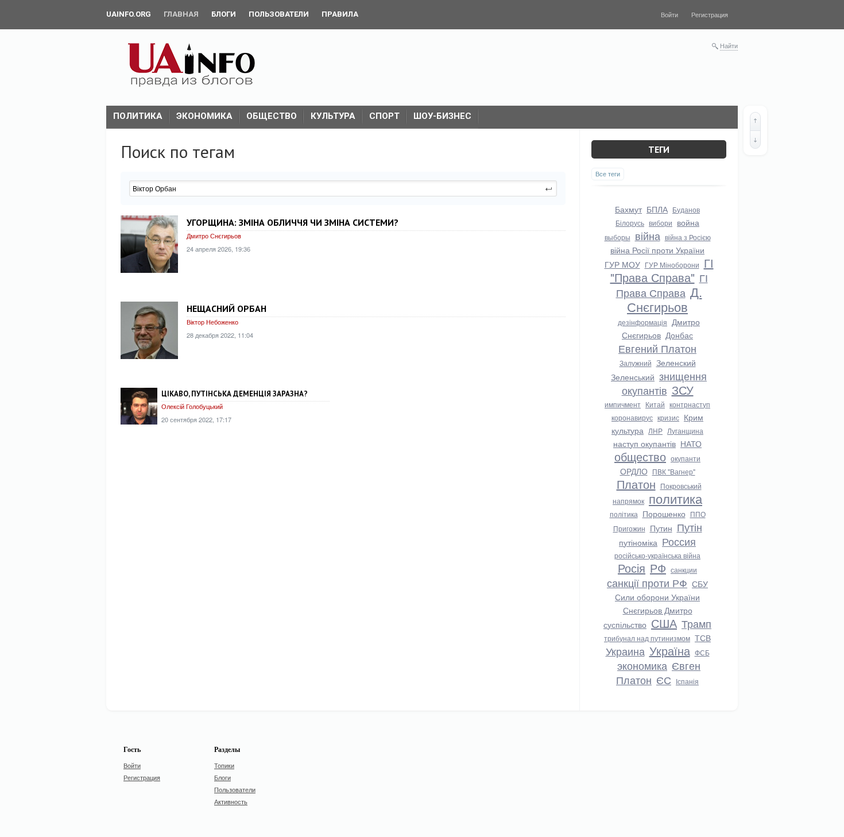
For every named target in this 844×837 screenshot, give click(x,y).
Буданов (686, 209)
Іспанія (687, 681)
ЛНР (655, 430)
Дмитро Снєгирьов (214, 235)
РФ (658, 568)
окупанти (685, 458)
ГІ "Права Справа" (662, 270)
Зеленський (633, 377)
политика (675, 498)
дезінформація (642, 322)
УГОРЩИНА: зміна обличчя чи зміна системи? (292, 222)
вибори (660, 222)
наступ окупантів (644, 443)
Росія (631, 568)
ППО (698, 514)
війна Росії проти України (657, 250)
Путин (661, 528)
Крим (693, 417)
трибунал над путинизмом (647, 638)
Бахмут (628, 209)
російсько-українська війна (657, 555)
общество (640, 456)
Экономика (204, 116)
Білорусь (629, 222)
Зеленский (676, 362)
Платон (636, 484)
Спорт (384, 116)
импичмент (623, 404)
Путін (689, 526)
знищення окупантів (664, 383)
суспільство (624, 624)
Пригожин (629, 528)
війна (647, 235)
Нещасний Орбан (226, 308)
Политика (137, 116)
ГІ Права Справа (662, 285)
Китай (655, 404)
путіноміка (638, 542)
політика (624, 514)
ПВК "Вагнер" (673, 471)
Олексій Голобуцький (192, 406)
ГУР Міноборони (672, 264)
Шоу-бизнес (442, 116)
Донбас (679, 335)
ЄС (663, 679)
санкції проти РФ (647, 582)
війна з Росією (688, 237)
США (664, 623)
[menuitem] (128, 14)
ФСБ (702, 652)
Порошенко (664, 513)
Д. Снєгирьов (664, 299)
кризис (668, 417)
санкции (684, 569)
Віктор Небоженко (212, 321)
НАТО (691, 443)
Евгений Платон (657, 348)
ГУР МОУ (622, 264)
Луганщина (685, 430)
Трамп (696, 623)
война (688, 222)
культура (627, 430)
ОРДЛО (634, 471)
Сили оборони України (657, 597)
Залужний (636, 363)
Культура (333, 116)
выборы (617, 237)
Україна (669, 650)
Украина (625, 650)
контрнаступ (689, 404)
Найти (729, 45)
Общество (271, 116)
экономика (642, 665)
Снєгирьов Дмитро (657, 610)
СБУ (700, 583)
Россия (679, 541)
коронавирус (632, 417)
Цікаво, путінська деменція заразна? (234, 394)
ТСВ (703, 637)
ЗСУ (683, 389)
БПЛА (657, 209)
